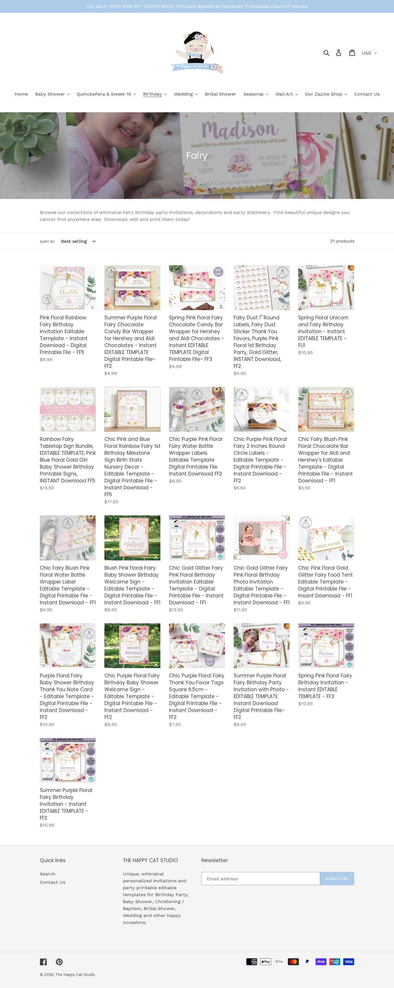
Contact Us (52, 882)
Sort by (47, 242)
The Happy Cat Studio (75, 974)
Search (47, 874)
